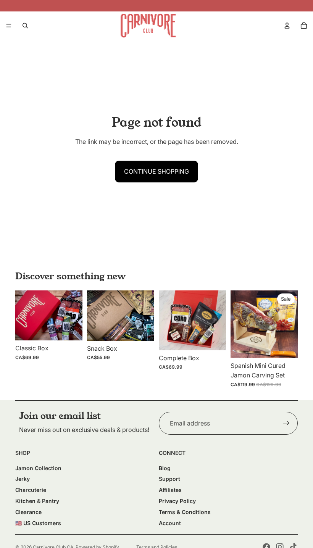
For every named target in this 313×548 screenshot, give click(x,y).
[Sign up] (286, 423)
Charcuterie (30, 490)
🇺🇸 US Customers (38, 523)
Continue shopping (156, 171)
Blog (165, 468)
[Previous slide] (23, 315)
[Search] (25, 25)
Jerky (22, 478)
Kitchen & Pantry (37, 501)
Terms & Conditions (185, 512)
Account (170, 523)
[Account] (287, 25)
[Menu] (9, 25)
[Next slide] (74, 315)
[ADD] (70, 328)
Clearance (28, 512)
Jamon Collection (38, 468)
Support (169, 478)
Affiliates (170, 490)
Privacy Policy (177, 501)
